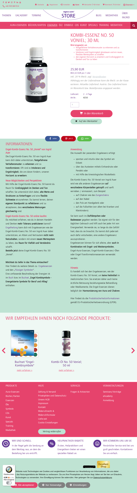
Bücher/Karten (13, 396)
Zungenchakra (102, 195)
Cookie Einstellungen (48, 423)
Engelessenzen (45, 266)
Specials (9, 422)
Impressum (43, 403)
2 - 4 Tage (87, 94)
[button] (129, 5)
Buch (11, 278)
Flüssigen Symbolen (24, 270)
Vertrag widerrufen (52, 431)
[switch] (9, 482)
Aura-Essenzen (12, 392)
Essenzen (10, 400)
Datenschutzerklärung (102, 477)
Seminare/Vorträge (112, 392)
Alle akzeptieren (22, 485)
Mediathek (112, 15)
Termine (36, 15)
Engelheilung (12, 228)
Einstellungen (76, 486)
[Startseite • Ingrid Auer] (68, 15)
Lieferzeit (42, 419)
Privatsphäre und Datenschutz (52, 396)
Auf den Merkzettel (87, 121)
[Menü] (13, 466)
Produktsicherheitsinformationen (104, 298)
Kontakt (42, 407)
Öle (7, 405)
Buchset (25, 278)
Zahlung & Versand (47, 392)
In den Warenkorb (93, 113)
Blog (99, 15)
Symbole (10, 409)
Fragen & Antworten (80, 392)
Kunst (8, 417)
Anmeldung (108, 400)
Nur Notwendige (49, 486)
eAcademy (21, 15)
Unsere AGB (44, 400)
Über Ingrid (126, 15)
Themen (6, 15)
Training (9, 426)
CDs (7, 413)
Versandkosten (99, 77)
